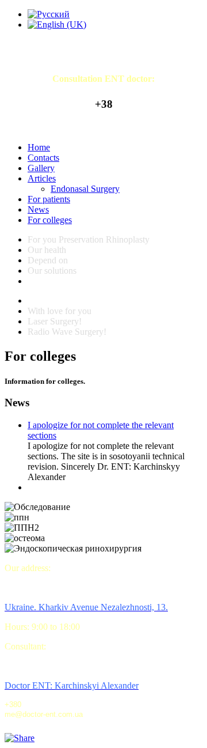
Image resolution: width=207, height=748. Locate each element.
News (38, 209)
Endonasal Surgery (85, 189)
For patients (49, 199)
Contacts (43, 158)
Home (39, 147)
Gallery (41, 168)
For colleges (50, 220)
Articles (42, 178)
